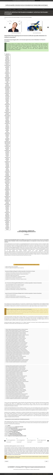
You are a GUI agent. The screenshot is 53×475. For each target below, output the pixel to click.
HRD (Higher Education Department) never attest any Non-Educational (19, 309)
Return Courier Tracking (41, 440)
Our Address (26, 234)
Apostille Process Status (31, 440)
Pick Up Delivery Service (21, 440)
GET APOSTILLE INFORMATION (10, 440)
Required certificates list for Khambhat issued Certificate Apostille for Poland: (27, 264)
